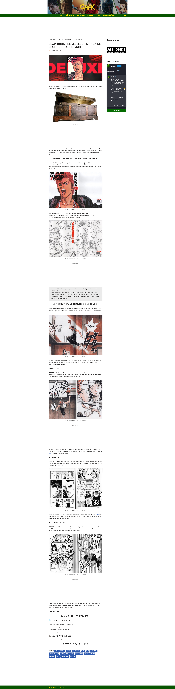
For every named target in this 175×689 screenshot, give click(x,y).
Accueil (50, 39)
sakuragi (92, 653)
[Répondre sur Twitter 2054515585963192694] (112, 105)
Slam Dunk (51, 656)
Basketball (62, 650)
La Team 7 (98, 15)
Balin (52, 50)
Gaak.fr (112, 76)
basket (50, 453)
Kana (87, 650)
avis (56, 650)
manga (62, 653)
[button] (63, 15)
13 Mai (118, 76)
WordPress (61, 687)
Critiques (55, 39)
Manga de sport (69, 653)
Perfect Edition (79, 653)
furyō (98, 514)
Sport (57, 656)
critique (68, 650)
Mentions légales (109, 15)
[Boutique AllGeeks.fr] (116, 56)
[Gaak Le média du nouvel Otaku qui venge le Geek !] (87, 7)
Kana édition (94, 650)
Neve (50, 687)
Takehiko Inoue (64, 656)
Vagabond (72, 656)
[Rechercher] (125, 15)
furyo (82, 650)
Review (86, 653)
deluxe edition (76, 650)
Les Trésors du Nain (54, 653)
